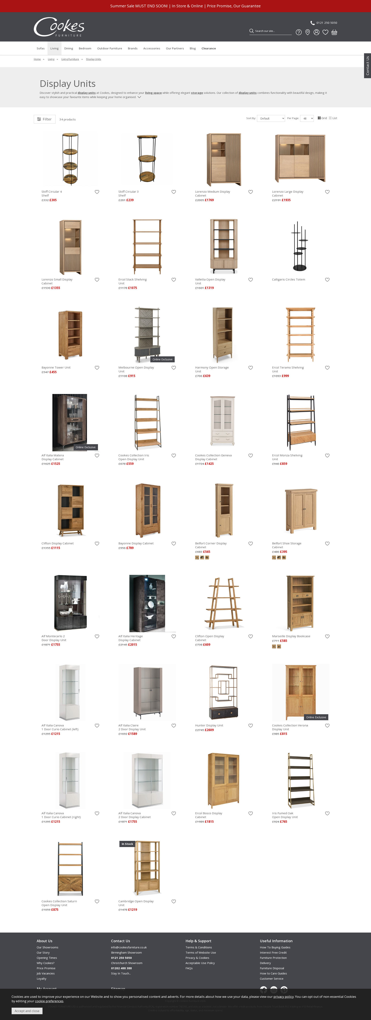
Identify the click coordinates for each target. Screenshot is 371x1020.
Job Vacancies (46, 973)
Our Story (43, 952)
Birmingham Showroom (126, 952)
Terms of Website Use (201, 952)
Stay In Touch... (121, 973)
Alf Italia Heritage (130, 638)
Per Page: (293, 118)
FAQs (189, 968)
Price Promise (46, 968)
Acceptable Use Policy (200, 963)
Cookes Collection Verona (290, 727)
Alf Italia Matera (53, 457)
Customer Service (271, 978)
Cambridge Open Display (136, 903)
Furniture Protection (273, 958)
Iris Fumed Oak (285, 815)
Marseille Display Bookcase (291, 636)
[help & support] (299, 32)
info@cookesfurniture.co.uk (129, 947)
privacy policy (283, 996)
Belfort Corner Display (211, 545)
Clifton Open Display (209, 638)
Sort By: (251, 118)
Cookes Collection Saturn (59, 903)
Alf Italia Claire (132, 727)
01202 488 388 (121, 968)
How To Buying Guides (275, 947)
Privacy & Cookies (197, 958)
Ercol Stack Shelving (132, 281)
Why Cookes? (45, 963)
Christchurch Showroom (126, 963)
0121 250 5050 (327, 23)
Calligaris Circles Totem (288, 279)
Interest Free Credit (273, 952)
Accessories (151, 48)
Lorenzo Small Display (57, 281)
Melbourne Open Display (136, 369)
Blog (193, 48)
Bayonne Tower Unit (56, 367)
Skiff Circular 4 (52, 193)
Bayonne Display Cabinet (136, 543)
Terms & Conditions (199, 947)
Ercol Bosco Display (208, 815)
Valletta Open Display (210, 281)
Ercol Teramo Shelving (288, 369)
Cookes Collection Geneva (213, 457)
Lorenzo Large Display (287, 193)
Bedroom (85, 48)
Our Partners (175, 48)
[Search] (251, 31)
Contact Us (367, 65)
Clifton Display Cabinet (58, 543)
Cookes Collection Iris (133, 457)
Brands (133, 48)
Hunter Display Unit (209, 725)
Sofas (41, 48)
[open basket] (334, 32)
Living (54, 48)
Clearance (209, 48)
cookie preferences (49, 1001)
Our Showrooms (47, 947)
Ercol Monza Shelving (287, 457)
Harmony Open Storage (212, 369)
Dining (68, 48)
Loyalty (41, 978)
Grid (324, 118)
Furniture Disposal (272, 968)
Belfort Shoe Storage (286, 545)
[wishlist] (325, 32)
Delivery (265, 963)
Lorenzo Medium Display (212, 193)
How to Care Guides (273, 973)
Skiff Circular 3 (128, 193)
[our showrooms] (308, 32)
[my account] (316, 32)
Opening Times (47, 958)
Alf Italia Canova (60, 727)
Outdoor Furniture (109, 48)
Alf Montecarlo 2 (54, 638)
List (334, 118)
